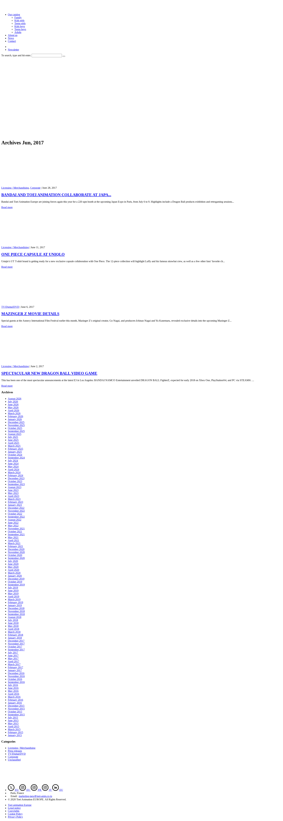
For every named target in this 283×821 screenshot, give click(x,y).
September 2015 (16, 714)
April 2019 (13, 596)
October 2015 (15, 711)
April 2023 (13, 496)
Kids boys (19, 26)
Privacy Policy (15, 816)
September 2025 (16, 431)
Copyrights (13, 811)
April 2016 (13, 694)
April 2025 (13, 443)
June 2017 (13, 655)
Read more (7, 207)
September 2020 (16, 558)
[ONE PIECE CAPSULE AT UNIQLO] (33, 244)
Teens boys (20, 29)
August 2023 (14, 487)
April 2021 (13, 540)
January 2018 (15, 637)
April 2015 (13, 726)
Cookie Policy (15, 813)
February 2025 (15, 448)
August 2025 (14, 434)
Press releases (15, 750)
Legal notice (14, 808)
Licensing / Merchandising (15, 187)
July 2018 (13, 620)
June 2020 (13, 564)
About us (12, 35)
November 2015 (16, 708)
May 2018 (13, 626)
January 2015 (15, 735)
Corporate (35, 187)
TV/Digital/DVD (10, 306)
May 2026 (13, 407)
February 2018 (15, 634)
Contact (12, 41)
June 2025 (13, 440)
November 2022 (16, 510)
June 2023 (13, 490)
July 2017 (13, 652)
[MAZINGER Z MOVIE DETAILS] (33, 304)
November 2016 (16, 676)
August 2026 (14, 398)
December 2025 (16, 422)
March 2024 (14, 472)
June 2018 (13, 623)
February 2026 (15, 416)
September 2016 (16, 682)
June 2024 (13, 463)
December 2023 (16, 478)
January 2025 (15, 451)
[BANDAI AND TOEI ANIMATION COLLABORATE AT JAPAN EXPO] (33, 184)
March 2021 (14, 543)
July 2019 (13, 587)
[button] (64, 56)
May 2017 (13, 658)
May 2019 (13, 593)
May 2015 (13, 723)
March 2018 (14, 632)
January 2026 (15, 419)
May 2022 (13, 525)
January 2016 (15, 702)
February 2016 (15, 699)
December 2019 (16, 578)
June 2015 (13, 720)
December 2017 (16, 640)
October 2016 (15, 679)
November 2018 (16, 611)
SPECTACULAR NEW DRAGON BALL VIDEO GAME (49, 373)
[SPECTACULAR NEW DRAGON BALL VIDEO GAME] (33, 363)
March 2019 (14, 599)
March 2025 (14, 445)
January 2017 (15, 670)
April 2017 (13, 661)
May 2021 (13, 537)
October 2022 (15, 513)
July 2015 (13, 717)
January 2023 (15, 505)
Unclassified (14, 759)
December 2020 (16, 549)
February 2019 (15, 602)
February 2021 (15, 546)
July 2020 (13, 561)
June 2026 (13, 404)
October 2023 (15, 481)
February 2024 (15, 475)
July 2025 (13, 437)
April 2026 (13, 410)
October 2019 (15, 581)
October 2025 (15, 428)
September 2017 (16, 649)
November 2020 (16, 552)
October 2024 (15, 454)
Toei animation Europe (19, 805)
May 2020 (13, 567)
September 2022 (16, 516)
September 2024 (16, 457)
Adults (17, 32)
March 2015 (14, 729)
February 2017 (15, 667)
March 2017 (14, 664)
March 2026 (14, 413)
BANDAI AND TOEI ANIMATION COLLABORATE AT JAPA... (56, 195)
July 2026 (13, 401)
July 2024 (13, 460)
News (11, 38)
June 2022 (13, 522)
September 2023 (16, 484)
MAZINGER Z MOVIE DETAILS (30, 314)
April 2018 (13, 629)
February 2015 (15, 732)
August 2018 (14, 617)
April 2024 (13, 469)
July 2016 (13, 685)
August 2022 (14, 519)
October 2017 (15, 646)
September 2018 (16, 614)
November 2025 (16, 425)
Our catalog (14, 14)
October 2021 (15, 531)
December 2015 (16, 705)
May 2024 (13, 466)
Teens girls (20, 23)
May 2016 (13, 691)
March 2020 (14, 572)
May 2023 (13, 493)
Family (18, 17)
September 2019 (16, 584)
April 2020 (13, 569)
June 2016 (13, 688)
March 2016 (14, 696)
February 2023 (15, 502)
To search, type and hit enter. (16, 55)
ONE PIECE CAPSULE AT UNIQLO (33, 254)
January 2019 (15, 605)
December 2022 (16, 507)
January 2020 (15, 575)
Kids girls (19, 20)
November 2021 (16, 528)
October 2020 (15, 555)
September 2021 (16, 534)
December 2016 (16, 673)
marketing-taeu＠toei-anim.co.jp (35, 796)
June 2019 (13, 590)
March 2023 (14, 499)
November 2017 (16, 643)
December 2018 (16, 608)
